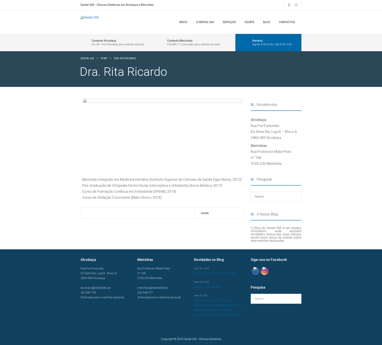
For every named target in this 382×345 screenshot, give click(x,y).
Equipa (249, 22)
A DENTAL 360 (205, 22)
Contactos (287, 22)
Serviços (229, 22)
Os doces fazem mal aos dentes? (215, 273)
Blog (266, 22)
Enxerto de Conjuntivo (207, 286)
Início (183, 22)
